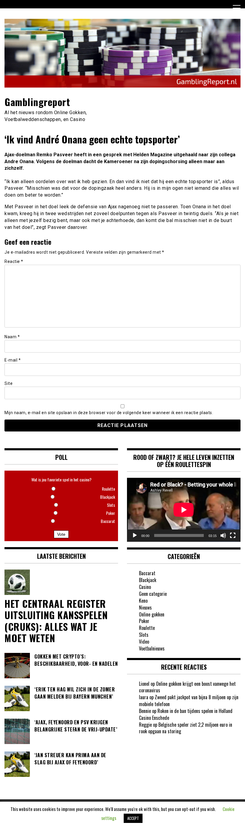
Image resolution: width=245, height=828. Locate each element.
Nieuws (145, 607)
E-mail (12, 360)
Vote (61, 534)
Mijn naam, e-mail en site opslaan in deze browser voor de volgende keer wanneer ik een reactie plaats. (108, 412)
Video (144, 641)
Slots (143, 634)
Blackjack (147, 580)
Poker (144, 621)
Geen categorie (153, 593)
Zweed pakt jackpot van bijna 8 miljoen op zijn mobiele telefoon (188, 701)
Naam (12, 336)
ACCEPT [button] (133, 818)
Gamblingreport (37, 102)
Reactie (13, 261)
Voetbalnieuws (152, 648)
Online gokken (151, 614)
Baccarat (147, 573)
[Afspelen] (135, 535)
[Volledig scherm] (233, 535)
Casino (145, 586)
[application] (184, 510)
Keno (143, 600)
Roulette (147, 627)
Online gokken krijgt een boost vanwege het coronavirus (187, 687)
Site (8, 383)
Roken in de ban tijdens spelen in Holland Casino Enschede (185, 714)
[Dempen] (223, 535)
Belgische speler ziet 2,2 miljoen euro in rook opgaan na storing (185, 728)
